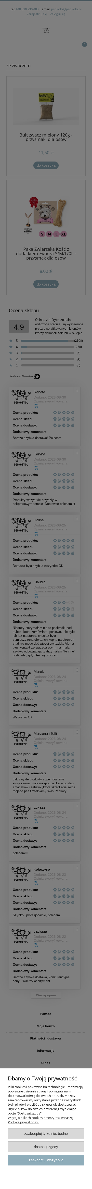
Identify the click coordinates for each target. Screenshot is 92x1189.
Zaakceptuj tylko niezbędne (46, 1133)
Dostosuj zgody (46, 1147)
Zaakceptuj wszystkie (46, 1160)
